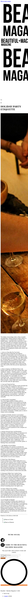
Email (2, 556)
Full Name (3, 555)
